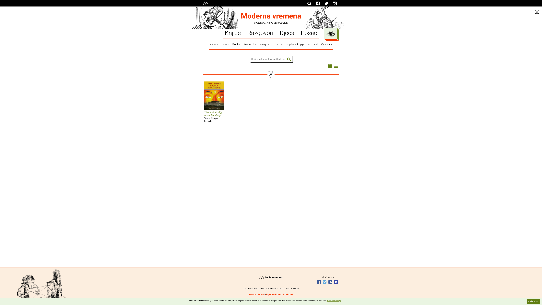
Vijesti (225, 44)
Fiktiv (296, 288)
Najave (213, 44)
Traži (288, 59)
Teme (279, 44)
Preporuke (249, 44)
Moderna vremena (271, 16)
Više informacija (334, 300)
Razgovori (260, 33)
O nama (252, 294)
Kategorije (330, 33)
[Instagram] (335, 3)
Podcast (313, 44)
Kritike (236, 44)
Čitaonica (327, 44)
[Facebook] (318, 3)
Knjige (233, 33)
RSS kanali (288, 294)
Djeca (287, 33)
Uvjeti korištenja (273, 294)
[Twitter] (326, 3)
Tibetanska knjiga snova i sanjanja (213, 116)
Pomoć (261, 294)
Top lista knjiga (295, 44)
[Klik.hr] (336, 282)
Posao (309, 33)
